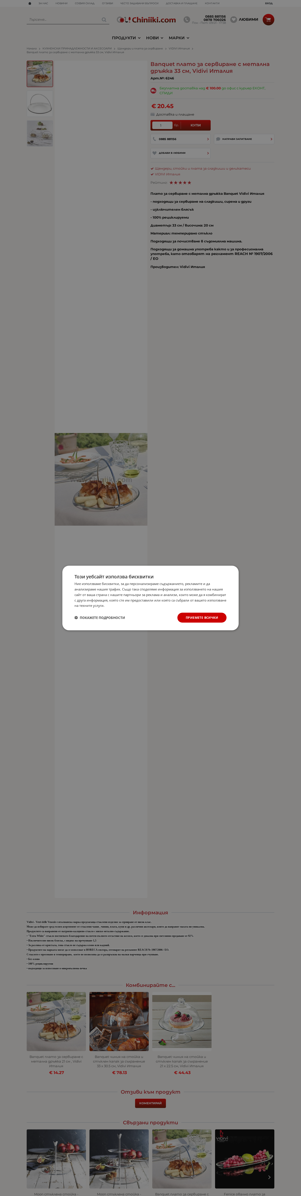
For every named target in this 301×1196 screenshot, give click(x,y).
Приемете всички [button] (202, 617)
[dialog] (150, 598)
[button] (99, 617)
